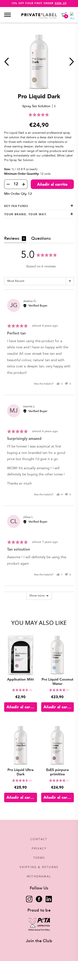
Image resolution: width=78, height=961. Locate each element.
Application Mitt (20, 679)
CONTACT (38, 839)
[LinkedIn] (49, 899)
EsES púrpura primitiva (57, 772)
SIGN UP (61, 3)
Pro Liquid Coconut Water (57, 682)
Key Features (16, 205)
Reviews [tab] (14, 238)
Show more (37, 596)
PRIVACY (39, 848)
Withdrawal (39, 876)
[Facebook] (39, 899)
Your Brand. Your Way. (25, 214)
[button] (39, 114)
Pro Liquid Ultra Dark (20, 772)
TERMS (39, 858)
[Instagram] (29, 899)
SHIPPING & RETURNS (39, 867)
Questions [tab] (41, 238)
